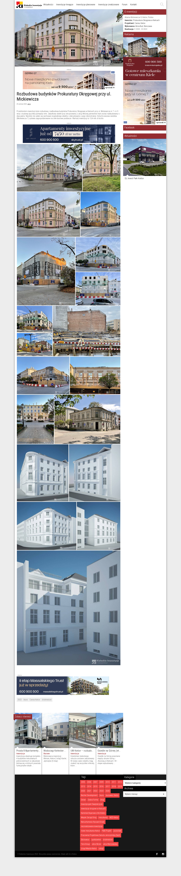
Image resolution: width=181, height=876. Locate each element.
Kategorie (129, 777)
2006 (89, 782)
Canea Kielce (35, 699)
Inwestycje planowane (85, 4)
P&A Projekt (106, 831)
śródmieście (46, 699)
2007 (95, 782)
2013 (83, 786)
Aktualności (48, 4)
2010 (108, 782)
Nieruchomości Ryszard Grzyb (92, 822)
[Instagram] (163, 854)
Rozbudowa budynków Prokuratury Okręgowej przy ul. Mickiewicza (64, 96)
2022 (20, 699)
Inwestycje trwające (64, 4)
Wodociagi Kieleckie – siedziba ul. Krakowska (66, 750)
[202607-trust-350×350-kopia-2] (144, 79)
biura (26, 699)
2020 (83, 791)
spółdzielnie (96, 839)
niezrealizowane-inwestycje (91, 826)
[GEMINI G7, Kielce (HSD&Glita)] (69, 88)
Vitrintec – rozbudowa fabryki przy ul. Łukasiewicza (141, 179)
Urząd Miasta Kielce (89, 848)
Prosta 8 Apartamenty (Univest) (32, 750)
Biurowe (46, 753)
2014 (89, 786)
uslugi (101, 848)
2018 (114, 786)
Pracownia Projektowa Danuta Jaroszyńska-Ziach (100, 835)
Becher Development (89, 795)
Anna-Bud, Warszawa (143, 26)
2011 (114, 782)
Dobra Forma (93, 800)
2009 (101, 782)
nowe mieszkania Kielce (90, 831)
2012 (120, 782)
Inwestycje (20, 753)
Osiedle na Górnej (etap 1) (111, 750)
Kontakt (133, 4)
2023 (101, 791)
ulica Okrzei (96, 844)
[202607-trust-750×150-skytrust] (69, 142)
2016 (101, 786)
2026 (108, 791)
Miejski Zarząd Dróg (88, 817)
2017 (108, 786)
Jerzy (29, 104)
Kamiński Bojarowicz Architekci (93, 813)
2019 (120, 786)
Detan (83, 800)
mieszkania (103, 817)
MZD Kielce (114, 817)
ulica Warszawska (110, 844)
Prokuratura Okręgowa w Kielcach (146, 20)
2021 (89, 791)
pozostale (117, 831)
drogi (102, 800)
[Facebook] (157, 854)
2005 (83, 782)
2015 (95, 786)
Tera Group (85, 844)
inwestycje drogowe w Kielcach (93, 808)
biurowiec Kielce (112, 795)
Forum (124, 4)
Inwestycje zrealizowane (108, 4)
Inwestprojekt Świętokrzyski (92, 804)
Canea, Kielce (140, 23)
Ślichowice (85, 839)
